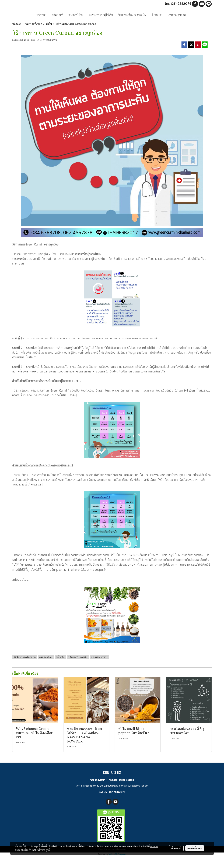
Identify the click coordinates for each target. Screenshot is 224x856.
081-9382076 (117, 792)
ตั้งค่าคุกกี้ (176, 848)
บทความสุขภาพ (177, 14)
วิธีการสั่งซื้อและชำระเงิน (132, 14)
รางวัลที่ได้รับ (75, 14)
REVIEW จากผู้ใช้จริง (101, 14)
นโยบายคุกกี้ (43, 849)
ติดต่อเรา (157, 14)
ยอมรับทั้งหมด (194, 848)
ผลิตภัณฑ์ (57, 14)
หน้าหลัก (41, 14)
